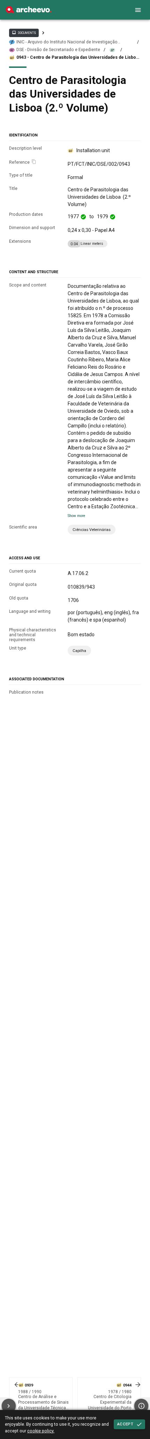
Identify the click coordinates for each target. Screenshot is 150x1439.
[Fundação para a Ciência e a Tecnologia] (28, 11)
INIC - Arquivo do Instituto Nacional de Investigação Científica (67, 42)
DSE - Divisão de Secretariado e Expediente (58, 49)
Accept (125, 1424)
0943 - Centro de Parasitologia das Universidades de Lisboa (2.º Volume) (77, 57)
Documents (24, 32)
